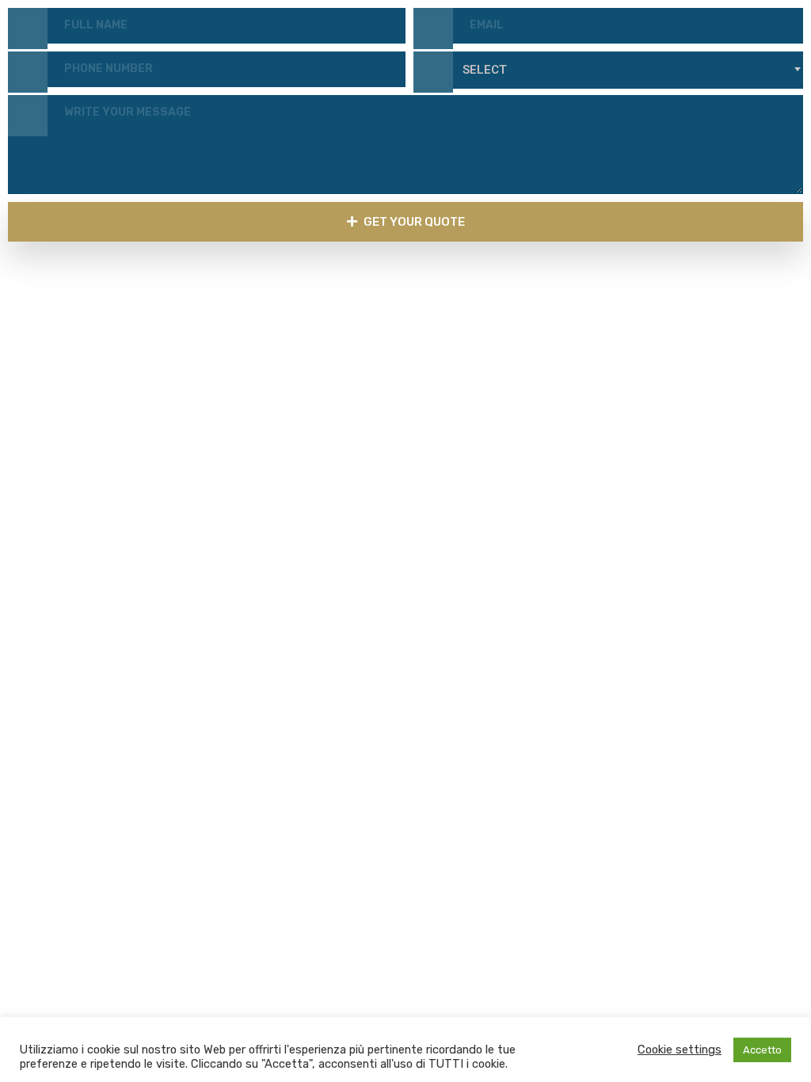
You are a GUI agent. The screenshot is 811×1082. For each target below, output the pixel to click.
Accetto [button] (762, 1050)
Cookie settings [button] (680, 1049)
